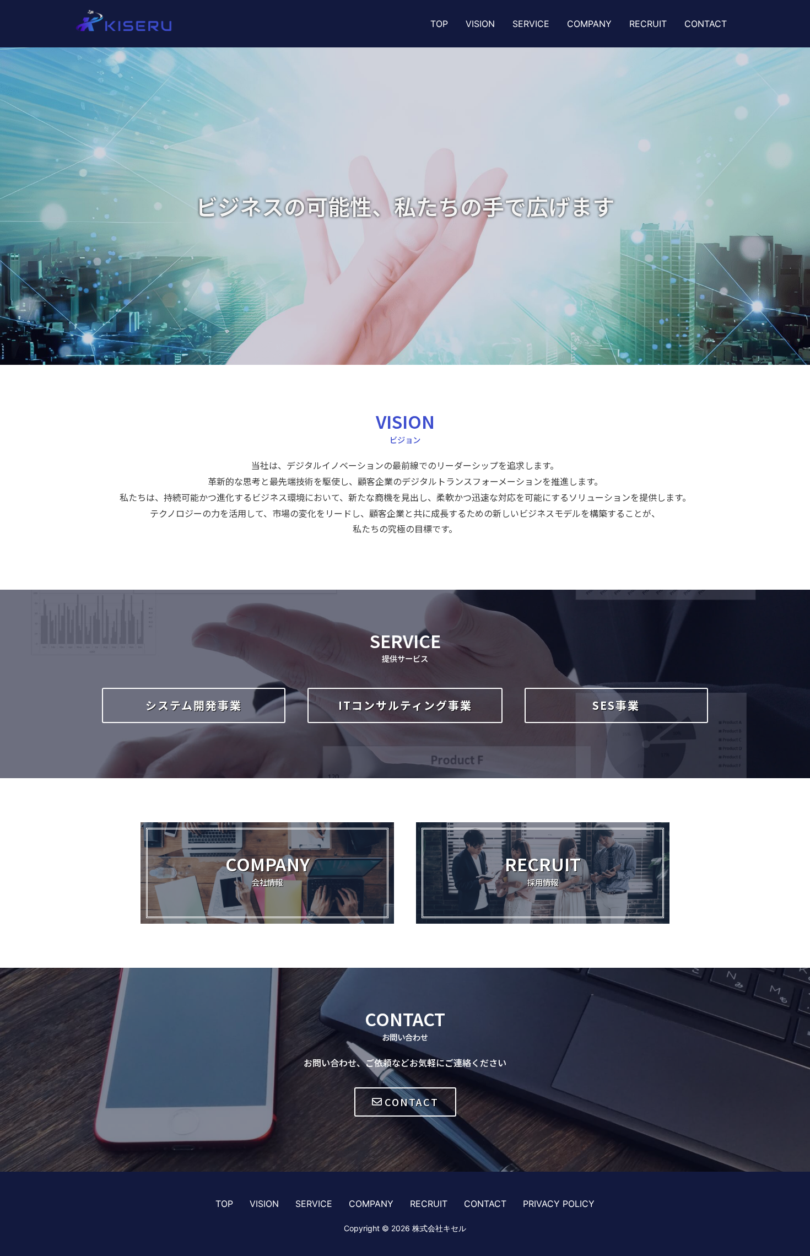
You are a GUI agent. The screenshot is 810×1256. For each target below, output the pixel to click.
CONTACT (705, 23)
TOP (439, 23)
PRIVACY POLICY (559, 1203)
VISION (480, 23)
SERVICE (530, 23)
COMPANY (589, 23)
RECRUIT (648, 23)
